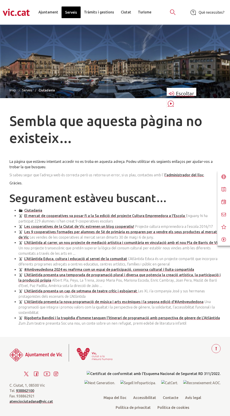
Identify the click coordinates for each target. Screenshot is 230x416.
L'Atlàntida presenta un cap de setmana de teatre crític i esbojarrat (81, 291)
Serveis (27, 90)
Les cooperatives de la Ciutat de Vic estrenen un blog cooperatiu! (79, 226)
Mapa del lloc (115, 398)
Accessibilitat (144, 398)
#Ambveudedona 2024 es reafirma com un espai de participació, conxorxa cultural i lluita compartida (109, 269)
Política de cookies (173, 407)
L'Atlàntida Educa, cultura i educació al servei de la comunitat (75, 259)
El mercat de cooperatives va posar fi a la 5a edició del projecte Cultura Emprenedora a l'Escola (105, 216)
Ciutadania (33, 210)
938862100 (25, 391)
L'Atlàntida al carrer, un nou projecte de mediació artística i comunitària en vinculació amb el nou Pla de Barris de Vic (121, 243)
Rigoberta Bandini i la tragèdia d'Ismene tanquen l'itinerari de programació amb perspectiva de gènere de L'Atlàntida (122, 318)
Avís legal (193, 398)
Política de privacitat (133, 407)
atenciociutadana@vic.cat (31, 401)
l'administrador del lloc (184, 175)
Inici (12, 90)
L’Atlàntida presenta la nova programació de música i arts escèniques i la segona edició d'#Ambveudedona (113, 302)
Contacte (170, 398)
